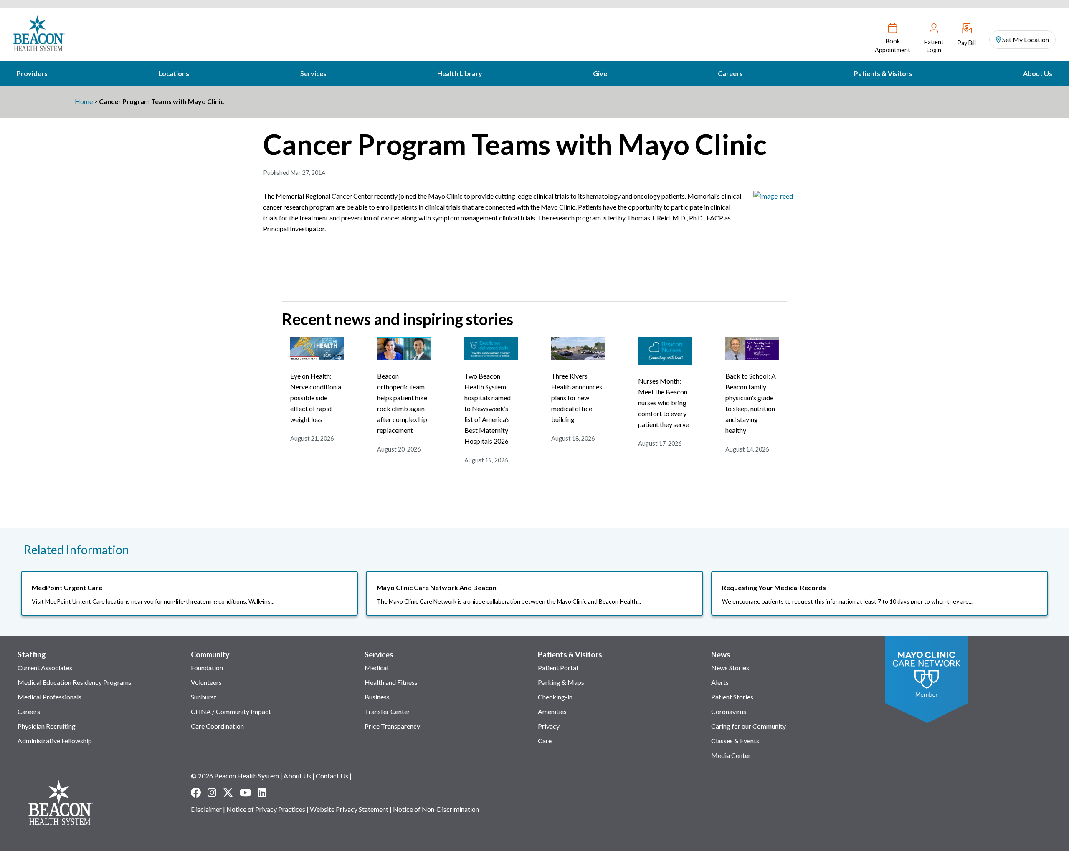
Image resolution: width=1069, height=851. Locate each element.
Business (377, 697)
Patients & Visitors (883, 73)
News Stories (730, 668)
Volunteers (206, 682)
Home (84, 101)
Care (545, 741)
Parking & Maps (561, 682)
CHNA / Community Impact (231, 711)
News (720, 654)
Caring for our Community (748, 726)
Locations (173, 73)
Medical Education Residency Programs (75, 682)
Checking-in (555, 697)
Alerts (720, 682)
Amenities (552, 711)
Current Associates (45, 668)
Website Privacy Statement (349, 809)
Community (210, 654)
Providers (32, 73)
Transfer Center (387, 711)
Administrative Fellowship (55, 741)
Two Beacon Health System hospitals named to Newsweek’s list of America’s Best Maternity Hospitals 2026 (487, 408)
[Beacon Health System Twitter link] (228, 793)
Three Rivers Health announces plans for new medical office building (576, 397)
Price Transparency (392, 726)
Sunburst (203, 697)
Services (313, 73)
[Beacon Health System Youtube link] (245, 793)
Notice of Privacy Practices (265, 809)
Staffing (32, 654)
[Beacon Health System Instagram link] (212, 793)
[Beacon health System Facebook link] (196, 793)
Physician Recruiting (47, 726)
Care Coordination (217, 726)
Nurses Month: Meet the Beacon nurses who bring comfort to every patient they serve (663, 402)
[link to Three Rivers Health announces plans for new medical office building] (578, 357)
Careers (730, 73)
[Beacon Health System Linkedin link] (262, 793)
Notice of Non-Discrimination (436, 809)
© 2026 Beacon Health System (235, 776)
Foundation (207, 668)
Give (600, 73)
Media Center (731, 755)
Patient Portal (558, 668)
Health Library (459, 73)
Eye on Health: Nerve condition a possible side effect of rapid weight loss (315, 397)
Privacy (549, 726)
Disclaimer (206, 809)
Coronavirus (728, 711)
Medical (376, 668)
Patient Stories (732, 697)
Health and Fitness (391, 682)
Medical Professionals (49, 697)
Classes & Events (735, 741)
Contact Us (332, 776)
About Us (1037, 73)
